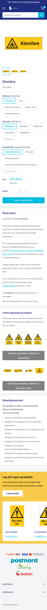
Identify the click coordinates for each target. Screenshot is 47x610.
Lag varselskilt (12, 493)
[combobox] (20, 15)
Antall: (5, 191)
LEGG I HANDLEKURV (23, 200)
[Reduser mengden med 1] (12, 191)
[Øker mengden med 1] (25, 191)
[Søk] (41, 15)
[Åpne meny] (4, 8)
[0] (42, 8)
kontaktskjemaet (10, 286)
